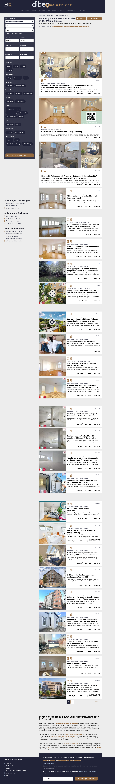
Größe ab (8, 45)
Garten (99, 747)
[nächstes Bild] (64, 198)
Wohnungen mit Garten (13, 218)
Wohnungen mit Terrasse (13, 223)
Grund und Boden (58, 11)
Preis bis (22, 37)
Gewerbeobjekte (44, 11)
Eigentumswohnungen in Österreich (66, 723)
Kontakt (9, 768)
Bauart (7, 98)
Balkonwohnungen (11, 216)
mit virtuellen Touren (12, 205)
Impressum (9, 766)
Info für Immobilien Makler (14, 241)
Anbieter (8, 121)
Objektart (8, 105)
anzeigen (19, 155)
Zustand (8, 90)
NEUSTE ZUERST (95, 18)
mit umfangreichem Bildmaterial (15, 203)
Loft (49, 747)
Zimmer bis (23, 54)
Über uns (9, 763)
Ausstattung (9, 74)
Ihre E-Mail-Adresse (47, 775)
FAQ (7, 775)
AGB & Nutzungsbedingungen (16, 770)
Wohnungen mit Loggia (13, 221)
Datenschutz (10, 773)
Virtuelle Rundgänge (12, 236)
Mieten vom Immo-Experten (14, 231)
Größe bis (23, 45)
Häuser (34, 11)
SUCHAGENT (81, 18)
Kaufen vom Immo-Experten (14, 234)
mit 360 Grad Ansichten (13, 208)
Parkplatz (8, 82)
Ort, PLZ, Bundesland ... (10, 18)
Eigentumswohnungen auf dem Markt (63, 736)
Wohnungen (25, 11)
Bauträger (81, 11)
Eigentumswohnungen (71, 744)
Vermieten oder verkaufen (14, 238)
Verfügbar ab (9, 129)
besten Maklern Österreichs (73, 734)
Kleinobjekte (71, 11)
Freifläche (8, 63)
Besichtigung (9, 136)
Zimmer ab (8, 54)
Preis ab (7, 37)
